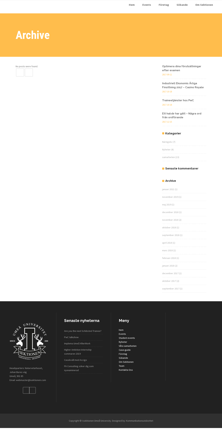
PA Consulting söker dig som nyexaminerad (79, 368)
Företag (123, 353)
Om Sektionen (126, 361)
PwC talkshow (71, 337)
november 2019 (170, 196)
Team (121, 365)
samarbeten (168, 157)
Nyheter (166, 149)
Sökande (123, 357)
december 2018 (170, 212)
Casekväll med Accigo (75, 360)
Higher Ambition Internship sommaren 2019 (78, 351)
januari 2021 (168, 189)
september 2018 (170, 235)
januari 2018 (168, 265)
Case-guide (125, 349)
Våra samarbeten (127, 345)
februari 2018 (169, 258)
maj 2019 (166, 204)
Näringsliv (167, 141)
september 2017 (170, 288)
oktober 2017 (169, 281)
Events (122, 333)
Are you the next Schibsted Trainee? (82, 331)
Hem (121, 329)
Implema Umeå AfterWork (77, 343)
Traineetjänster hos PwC (178, 100)
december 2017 (170, 273)
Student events (127, 337)
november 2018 (170, 219)
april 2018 (167, 242)
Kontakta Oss (126, 369)
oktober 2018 (169, 227)
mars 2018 (167, 250)
